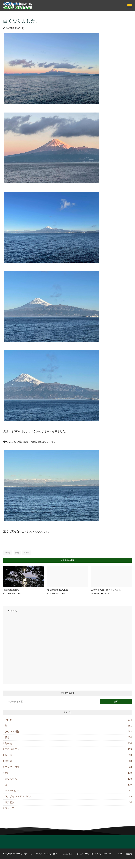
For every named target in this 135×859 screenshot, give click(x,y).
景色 (17, 553)
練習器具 (68, 802)
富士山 (26, 553)
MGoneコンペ (68, 790)
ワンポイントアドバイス (68, 796)
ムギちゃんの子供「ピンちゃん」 (107, 590)
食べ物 (68, 743)
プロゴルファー (68, 749)
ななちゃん (68, 778)
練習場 (68, 761)
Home (120, 854)
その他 (7, 553)
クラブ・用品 (68, 767)
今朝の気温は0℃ (11, 590)
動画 (68, 772)
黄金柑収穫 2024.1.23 (57, 590)
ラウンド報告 (68, 731)
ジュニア (68, 808)
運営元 (129, 854)
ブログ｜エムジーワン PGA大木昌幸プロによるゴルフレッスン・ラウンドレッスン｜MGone (66, 853)
